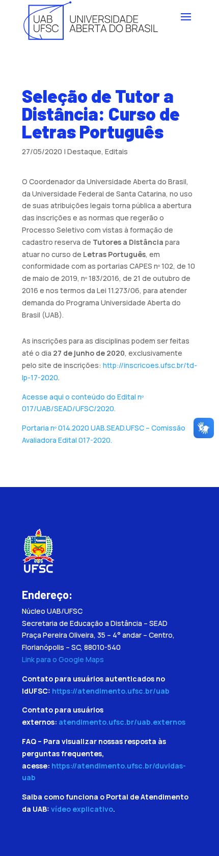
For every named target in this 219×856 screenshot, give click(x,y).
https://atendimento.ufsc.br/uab (111, 691)
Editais (116, 151)
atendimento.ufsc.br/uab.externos (122, 722)
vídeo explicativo (82, 809)
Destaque (84, 151)
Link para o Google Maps (63, 659)
